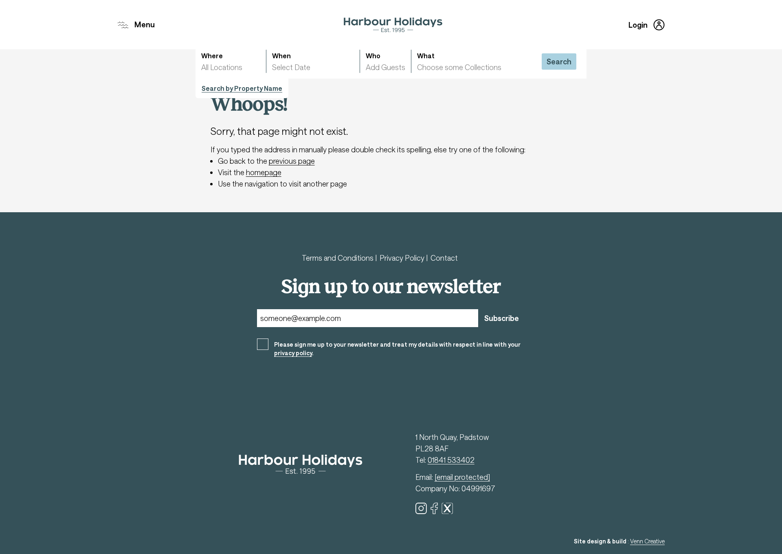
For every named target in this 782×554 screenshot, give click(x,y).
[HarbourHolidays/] (434, 508)
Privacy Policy (403, 257)
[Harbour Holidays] (393, 25)
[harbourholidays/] (447, 508)
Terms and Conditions (338, 257)
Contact (444, 257)
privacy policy (293, 353)
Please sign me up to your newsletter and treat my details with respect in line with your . (397, 348)
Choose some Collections (459, 67)
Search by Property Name (242, 88)
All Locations (221, 67)
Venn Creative (647, 541)
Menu (144, 24)
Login (638, 24)
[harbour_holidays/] (421, 508)
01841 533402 (451, 459)
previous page (292, 160)
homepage (263, 172)
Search (559, 61)
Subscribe (501, 318)
